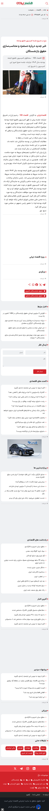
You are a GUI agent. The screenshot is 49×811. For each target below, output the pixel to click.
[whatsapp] (33, 284)
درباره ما (46, 795)
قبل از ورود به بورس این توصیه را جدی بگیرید (29, 388)
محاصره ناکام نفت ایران (36, 572)
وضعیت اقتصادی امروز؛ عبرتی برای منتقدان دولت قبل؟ (26, 418)
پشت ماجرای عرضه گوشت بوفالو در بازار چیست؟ (28, 401)
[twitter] (40, 284)
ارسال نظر (40, 371)
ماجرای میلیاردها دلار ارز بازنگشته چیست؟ (30, 431)
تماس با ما (36, 795)
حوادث (27, 748)
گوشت (32, 788)
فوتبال (20, 748)
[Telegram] (21, 768)
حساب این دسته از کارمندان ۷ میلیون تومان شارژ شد (27, 486)
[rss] (34, 768)
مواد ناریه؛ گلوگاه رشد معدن (35, 551)
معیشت (31, 10)
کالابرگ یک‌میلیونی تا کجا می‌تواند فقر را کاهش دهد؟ (26, 392)
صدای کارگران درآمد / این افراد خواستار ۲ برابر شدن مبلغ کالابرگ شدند (26, 476)
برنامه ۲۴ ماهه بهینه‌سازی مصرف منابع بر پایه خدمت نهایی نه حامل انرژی (24, 561)
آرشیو (28, 795)
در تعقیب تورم (40, 576)
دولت (5, 784)
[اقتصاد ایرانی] (24, 3)
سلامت (35, 748)
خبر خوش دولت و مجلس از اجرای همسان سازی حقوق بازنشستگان (26, 329)
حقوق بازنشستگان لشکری (34, 296)
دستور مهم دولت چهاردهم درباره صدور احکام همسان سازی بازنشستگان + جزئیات (25, 336)
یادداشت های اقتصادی (37, 540)
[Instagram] (27, 768)
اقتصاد (38, 10)
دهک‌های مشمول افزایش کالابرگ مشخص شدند (28, 610)
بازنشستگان (15, 780)
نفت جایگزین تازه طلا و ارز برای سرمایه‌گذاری (30, 422)
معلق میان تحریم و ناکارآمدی (35, 547)
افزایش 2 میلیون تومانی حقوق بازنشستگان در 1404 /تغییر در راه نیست (24, 314)
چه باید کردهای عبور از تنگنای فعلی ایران (31, 581)
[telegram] (44, 284)
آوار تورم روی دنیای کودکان (35, 556)
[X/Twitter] (15, 768)
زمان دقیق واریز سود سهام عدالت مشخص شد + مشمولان (25, 619)
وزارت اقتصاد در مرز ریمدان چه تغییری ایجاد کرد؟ (28, 406)
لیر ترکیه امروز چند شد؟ (37, 697)
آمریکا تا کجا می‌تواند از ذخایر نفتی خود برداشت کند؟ (27, 397)
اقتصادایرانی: (41, 115)
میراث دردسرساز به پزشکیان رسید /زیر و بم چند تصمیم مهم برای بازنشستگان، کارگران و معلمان (25, 322)
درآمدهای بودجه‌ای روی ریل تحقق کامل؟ (31, 427)
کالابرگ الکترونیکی (39, 780)
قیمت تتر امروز (26, 753)
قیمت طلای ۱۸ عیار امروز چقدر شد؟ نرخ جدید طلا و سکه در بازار (25, 492)
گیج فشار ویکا (40, 753)
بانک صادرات (27, 784)
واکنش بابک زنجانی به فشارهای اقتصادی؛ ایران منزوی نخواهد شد (24, 411)
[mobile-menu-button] (2, 3)
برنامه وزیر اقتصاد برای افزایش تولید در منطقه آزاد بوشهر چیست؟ (26, 682)
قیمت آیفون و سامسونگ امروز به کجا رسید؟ (30, 688)
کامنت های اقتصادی (38, 381)
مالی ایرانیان (10, 748)
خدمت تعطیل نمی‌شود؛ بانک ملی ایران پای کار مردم (27, 498)
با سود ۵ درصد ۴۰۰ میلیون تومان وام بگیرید (29, 615)
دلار (24, 780)
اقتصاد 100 (23, 115)
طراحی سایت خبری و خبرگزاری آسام (21, 807)
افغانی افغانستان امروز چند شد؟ (34, 692)
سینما (43, 748)
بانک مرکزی (41, 788)
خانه (44, 10)
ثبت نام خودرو (40, 784)
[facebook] (36, 284)
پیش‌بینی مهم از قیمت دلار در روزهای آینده (30, 482)
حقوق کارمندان (15, 784)
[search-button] (47, 3)
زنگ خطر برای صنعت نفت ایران (34, 590)
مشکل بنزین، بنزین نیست (36, 567)
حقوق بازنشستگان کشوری (34, 291)
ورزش (44, 710)
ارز (29, 780)
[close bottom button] (2, 809)
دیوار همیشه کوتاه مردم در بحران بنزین (31, 586)
